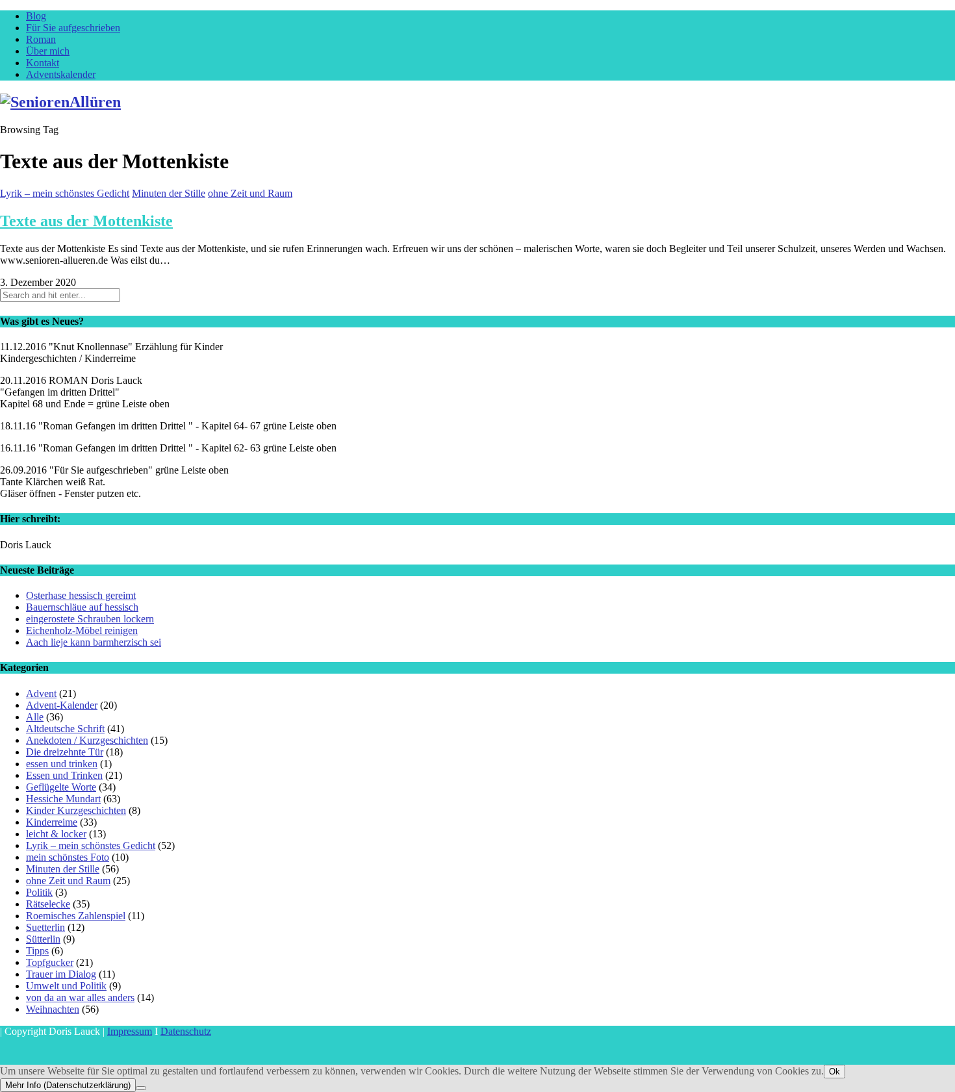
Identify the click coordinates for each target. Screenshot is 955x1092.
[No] (141, 1088)
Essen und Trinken (64, 775)
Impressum (129, 1031)
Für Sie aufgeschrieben (73, 27)
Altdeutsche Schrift (65, 728)
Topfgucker (49, 962)
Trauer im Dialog (61, 974)
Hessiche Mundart (63, 798)
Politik (39, 892)
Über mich (48, 51)
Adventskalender (61, 74)
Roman (41, 39)
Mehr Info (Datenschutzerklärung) (68, 1085)
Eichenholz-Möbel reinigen (82, 630)
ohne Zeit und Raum (250, 193)
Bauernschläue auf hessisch (82, 607)
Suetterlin (45, 927)
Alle (35, 716)
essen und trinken (61, 763)
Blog (36, 15)
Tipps (37, 950)
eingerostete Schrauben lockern (90, 618)
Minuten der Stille (168, 193)
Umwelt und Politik (66, 985)
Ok (834, 1071)
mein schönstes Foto (67, 857)
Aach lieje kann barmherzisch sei (93, 642)
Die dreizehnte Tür (64, 751)
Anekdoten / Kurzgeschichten (87, 740)
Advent (41, 693)
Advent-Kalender (61, 705)
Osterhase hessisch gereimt (81, 595)
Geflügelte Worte (61, 787)
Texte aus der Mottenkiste (86, 220)
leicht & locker (56, 833)
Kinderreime (51, 822)
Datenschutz (185, 1031)
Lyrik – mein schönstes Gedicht (64, 193)
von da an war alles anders (80, 997)
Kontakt (42, 62)
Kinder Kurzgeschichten (76, 810)
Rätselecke (48, 903)
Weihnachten (52, 1009)
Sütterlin (43, 939)
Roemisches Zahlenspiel (75, 915)
